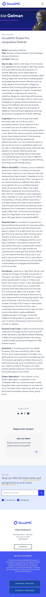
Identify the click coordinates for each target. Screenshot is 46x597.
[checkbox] (15, 500)
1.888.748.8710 (23, 539)
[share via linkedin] (18, 413)
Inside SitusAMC (7, 34)
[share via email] (28, 413)
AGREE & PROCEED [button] (24, 590)
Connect (23, 547)
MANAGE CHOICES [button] (24, 583)
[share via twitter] (22, 413)
